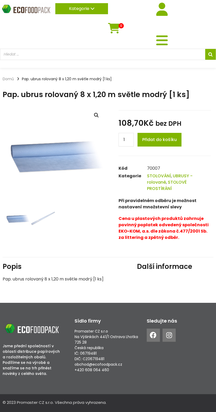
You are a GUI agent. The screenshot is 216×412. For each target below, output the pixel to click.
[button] (96, 115)
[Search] (210, 54)
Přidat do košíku (159, 140)
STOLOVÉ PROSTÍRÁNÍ (167, 185)
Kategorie (79, 9)
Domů (8, 79)
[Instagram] (169, 335)
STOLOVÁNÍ (159, 176)
